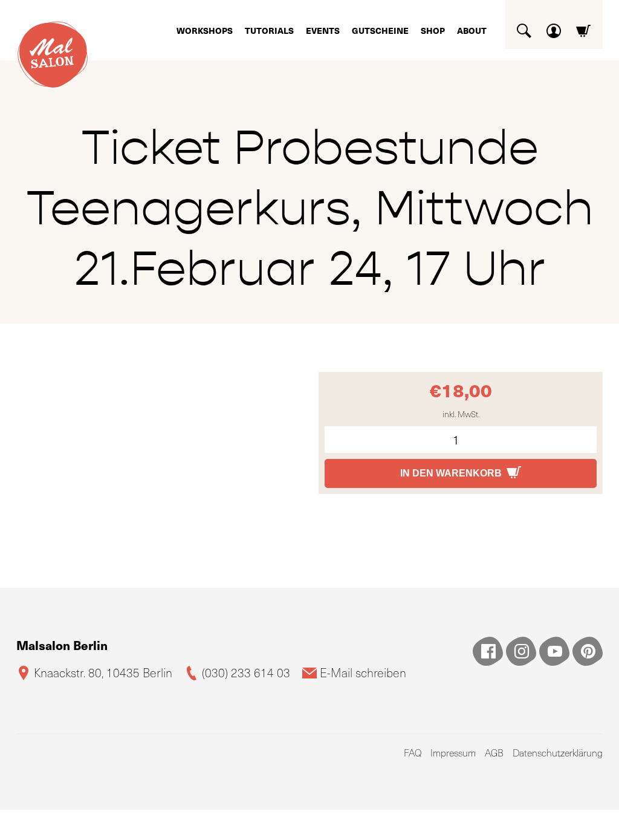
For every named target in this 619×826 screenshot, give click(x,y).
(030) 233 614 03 (246, 673)
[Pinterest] (587, 651)
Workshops (205, 30)
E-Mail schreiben (363, 673)
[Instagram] (521, 651)
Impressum (453, 752)
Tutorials (269, 30)
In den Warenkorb (451, 473)
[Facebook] (488, 651)
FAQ (412, 752)
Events (323, 30)
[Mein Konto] (553, 26)
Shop (433, 30)
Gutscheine (380, 30)
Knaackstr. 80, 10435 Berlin (103, 673)
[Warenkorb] (583, 26)
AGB (494, 752)
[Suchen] (524, 26)
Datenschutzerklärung (558, 752)
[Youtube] (554, 651)
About (472, 30)
